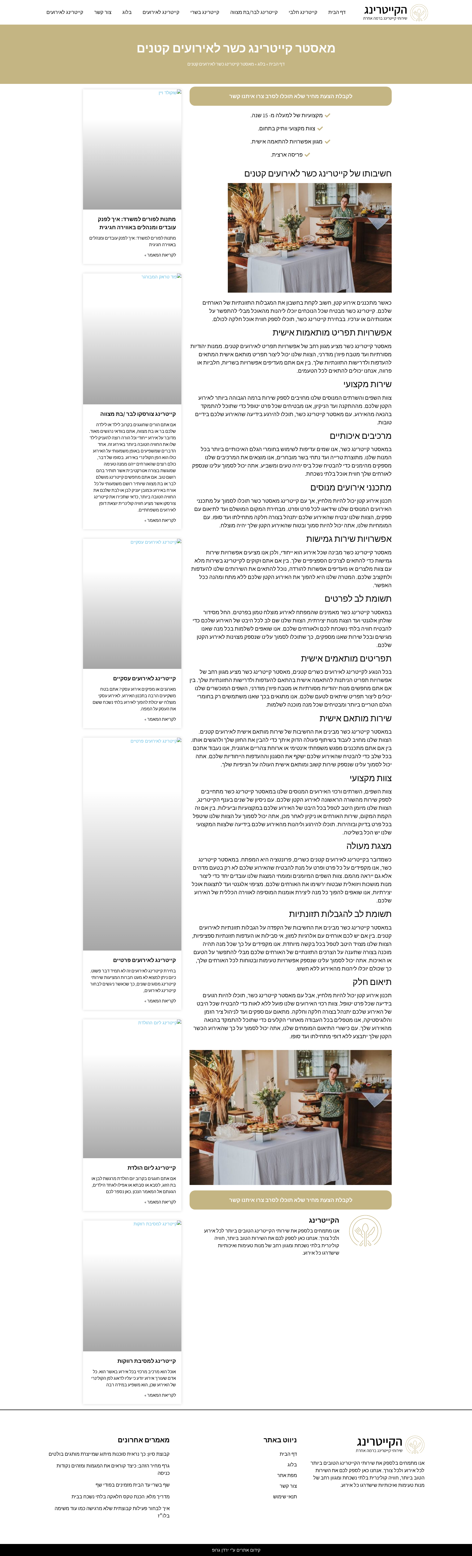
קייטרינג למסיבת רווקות (146, 1360)
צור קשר (102, 12)
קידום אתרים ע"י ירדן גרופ (236, 1550)
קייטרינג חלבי (303, 12)
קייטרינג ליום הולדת (152, 1167)
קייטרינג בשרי (204, 12)
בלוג (127, 12)
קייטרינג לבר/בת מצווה (254, 12)
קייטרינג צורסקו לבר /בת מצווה (138, 413)
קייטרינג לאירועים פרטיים (144, 960)
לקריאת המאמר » (160, 255)
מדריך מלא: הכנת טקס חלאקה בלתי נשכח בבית (121, 1496)
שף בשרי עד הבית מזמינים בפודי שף (133, 1485)
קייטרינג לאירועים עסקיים (144, 678)
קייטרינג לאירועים (161, 12)
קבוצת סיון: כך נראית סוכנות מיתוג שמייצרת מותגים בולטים (109, 1454)
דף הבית (337, 12)
